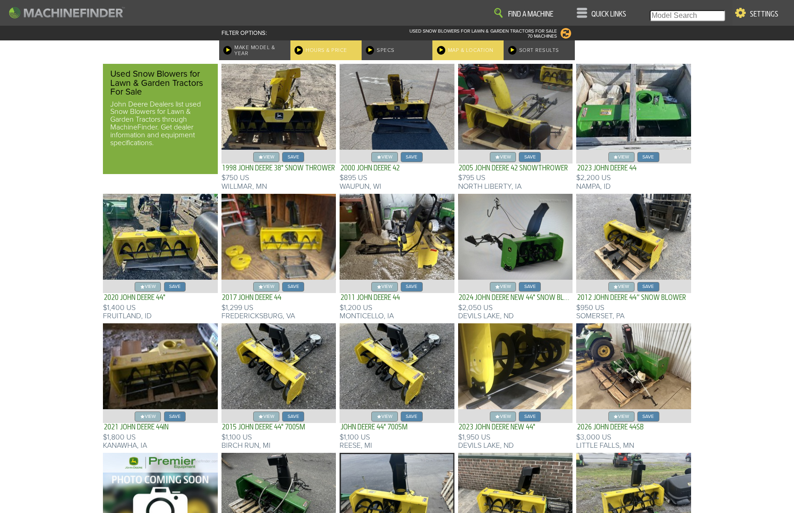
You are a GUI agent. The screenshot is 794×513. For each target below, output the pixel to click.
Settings (764, 14)
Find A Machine (530, 14)
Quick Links (608, 14)
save (293, 157)
